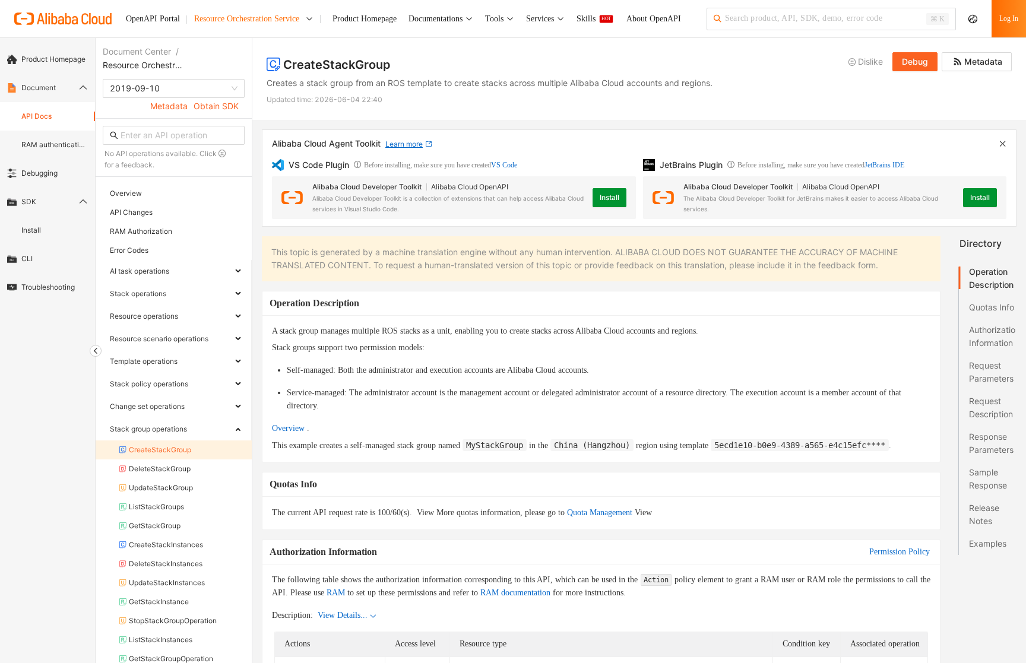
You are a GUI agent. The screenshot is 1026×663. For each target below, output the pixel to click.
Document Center (137, 51)
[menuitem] (47, 59)
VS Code (504, 165)
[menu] (47, 173)
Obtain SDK (216, 106)
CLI (27, 258)
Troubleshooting (48, 287)
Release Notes (984, 514)
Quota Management (600, 512)
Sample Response (988, 478)
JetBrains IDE (884, 165)
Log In (1008, 18)
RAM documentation (515, 592)
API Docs (36, 116)
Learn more (404, 143)
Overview (288, 428)
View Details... (343, 615)
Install (31, 230)
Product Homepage (53, 59)
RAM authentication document (54, 144)
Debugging (39, 173)
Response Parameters (991, 443)
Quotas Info (991, 307)
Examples (987, 543)
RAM (336, 592)
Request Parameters (991, 371)
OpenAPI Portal (153, 18)
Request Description (991, 407)
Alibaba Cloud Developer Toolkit (367, 186)
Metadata (169, 106)
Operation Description (991, 278)
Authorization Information (992, 336)
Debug (915, 61)
